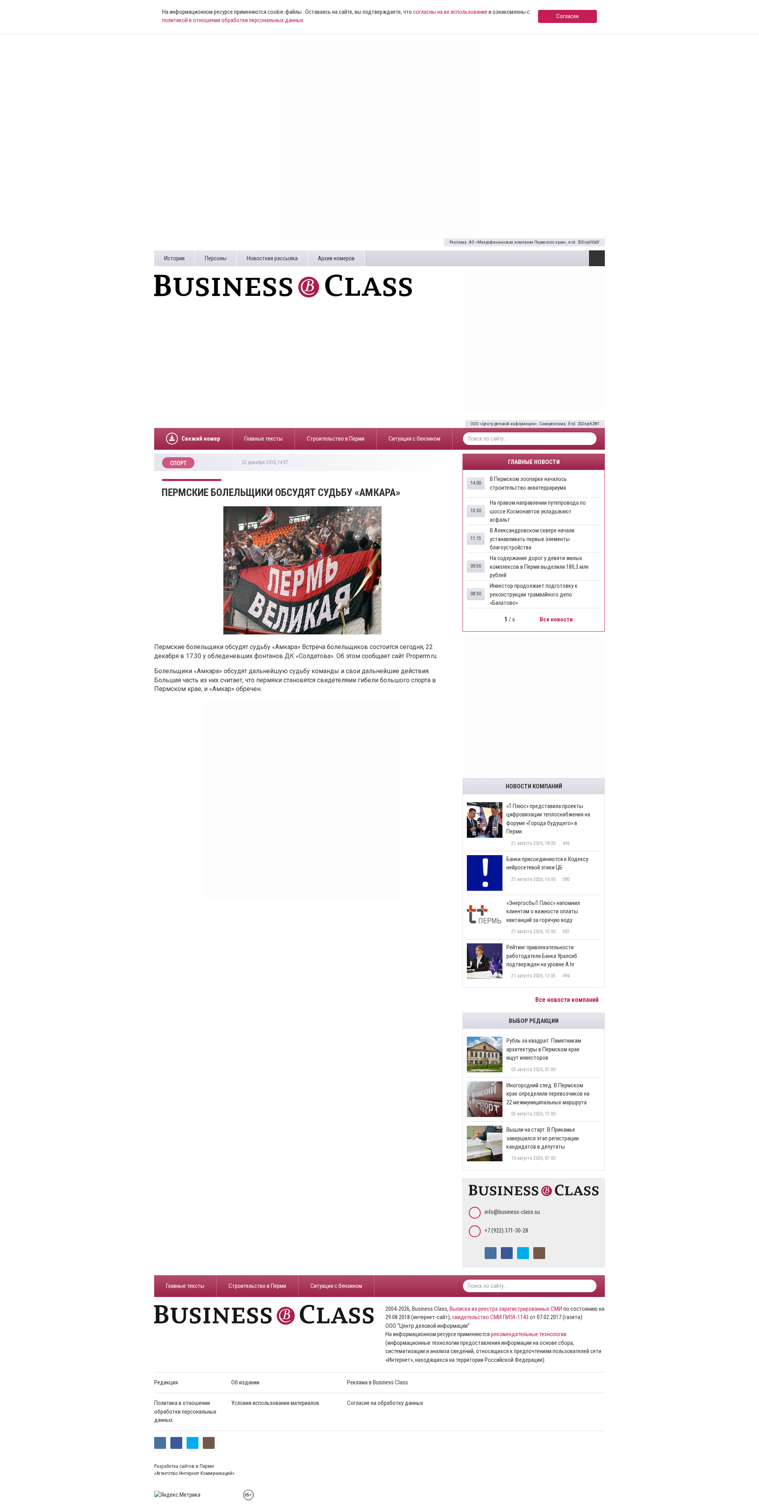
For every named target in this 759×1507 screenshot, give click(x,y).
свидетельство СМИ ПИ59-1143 (490, 1317)
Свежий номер (200, 438)
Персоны (216, 258)
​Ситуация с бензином (414, 438)
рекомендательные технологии (528, 1334)
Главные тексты (263, 438)
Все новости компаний (567, 999)
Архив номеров (336, 258)
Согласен (567, 16)
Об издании (245, 1382)
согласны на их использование (450, 11)
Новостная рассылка (272, 258)
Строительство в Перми (335, 438)
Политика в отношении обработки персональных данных (185, 1411)
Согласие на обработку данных (385, 1403)
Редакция (166, 1382)
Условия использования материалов (275, 1403)
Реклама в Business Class (377, 1382)
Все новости (557, 619)
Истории (174, 258)
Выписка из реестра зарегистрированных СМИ (505, 1308)
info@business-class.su (512, 1211)
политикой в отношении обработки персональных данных (233, 20)
